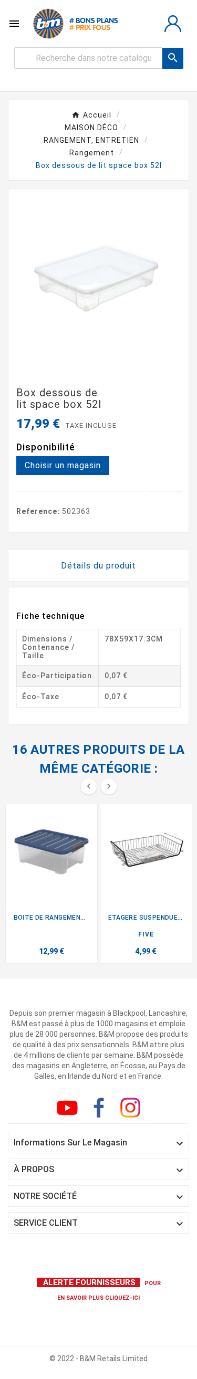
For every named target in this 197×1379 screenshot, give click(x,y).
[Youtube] (69, 1109)
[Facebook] (100, 1109)
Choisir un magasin (63, 465)
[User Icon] (172, 23)
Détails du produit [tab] (98, 566)
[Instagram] (132, 1109)
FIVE (146, 934)
